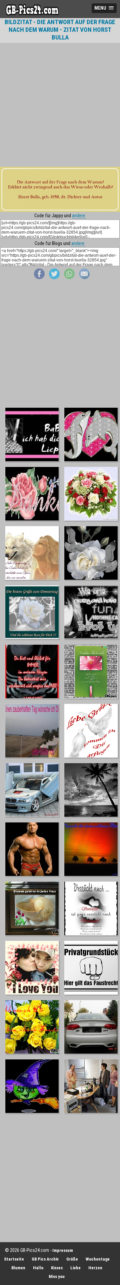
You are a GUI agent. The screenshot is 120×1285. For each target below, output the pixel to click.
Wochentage (98, 1259)
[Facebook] (39, 277)
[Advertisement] (60, 105)
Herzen (95, 1267)
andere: (79, 215)
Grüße (72, 1259)
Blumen (18, 1267)
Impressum (62, 1250)
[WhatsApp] (69, 277)
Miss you (57, 1276)
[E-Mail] (84, 277)
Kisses (57, 1267)
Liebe (75, 1267)
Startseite (14, 1259)
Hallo (38, 1267)
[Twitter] (54, 277)
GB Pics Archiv (45, 1259)
